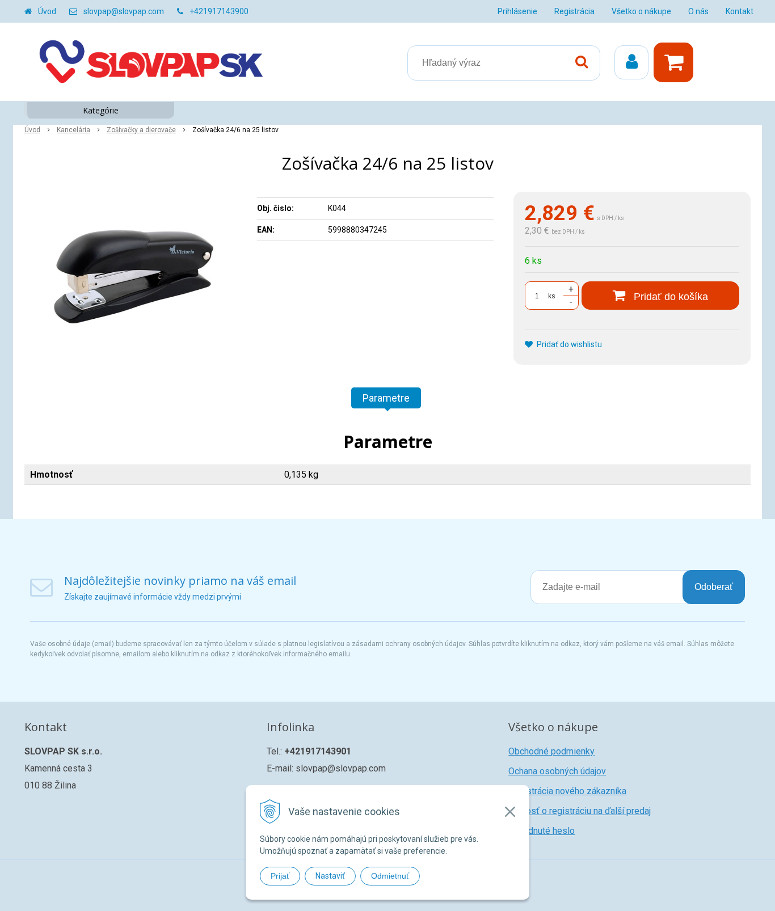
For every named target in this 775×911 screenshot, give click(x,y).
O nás (698, 11)
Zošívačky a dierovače (141, 130)
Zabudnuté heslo (541, 830)
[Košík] (676, 62)
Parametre (386, 398)
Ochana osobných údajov (557, 771)
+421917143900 (218, 11)
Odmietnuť (390, 875)
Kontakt (739, 11)
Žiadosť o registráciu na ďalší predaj (579, 810)
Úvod (47, 11)
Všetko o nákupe (641, 11)
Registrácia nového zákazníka (567, 791)
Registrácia (574, 11)
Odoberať (713, 587)
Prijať (280, 875)
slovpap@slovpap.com (123, 11)
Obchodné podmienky (551, 751)
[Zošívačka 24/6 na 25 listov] (133, 277)
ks (551, 296)
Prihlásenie (517, 11)
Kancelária (73, 130)
